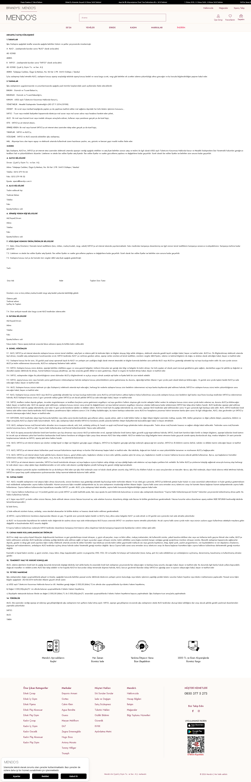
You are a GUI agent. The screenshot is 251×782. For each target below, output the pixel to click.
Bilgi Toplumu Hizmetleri (138, 715)
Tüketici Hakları (102, 710)
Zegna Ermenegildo (71, 731)
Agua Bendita (68, 710)
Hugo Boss (67, 737)
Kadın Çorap (29, 720)
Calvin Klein (67, 704)
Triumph (65, 753)
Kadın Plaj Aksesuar (33, 737)
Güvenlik (99, 720)
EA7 (64, 726)
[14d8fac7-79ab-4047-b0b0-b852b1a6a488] (196, 746)
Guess (65, 715)
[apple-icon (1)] (196, 725)
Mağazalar (223, 8)
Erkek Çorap (29, 693)
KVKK (97, 726)
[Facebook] (192, 711)
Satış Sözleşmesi (103, 704)
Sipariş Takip (239, 8)
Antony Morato (69, 742)
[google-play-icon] (196, 731)
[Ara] (163, 17)
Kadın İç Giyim (30, 726)
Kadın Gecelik (30, 731)
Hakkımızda (208, 8)
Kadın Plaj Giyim (31, 742)
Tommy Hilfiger (69, 748)
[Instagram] (199, 711)
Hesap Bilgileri (134, 699)
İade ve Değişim (103, 699)
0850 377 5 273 (195, 693)
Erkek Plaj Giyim (31, 715)
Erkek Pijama (29, 704)
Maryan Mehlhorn (70, 720)
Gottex (65, 699)
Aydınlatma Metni (103, 731)
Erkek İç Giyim (30, 699)
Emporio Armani (69, 693)
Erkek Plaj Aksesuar (33, 710)
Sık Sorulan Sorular (104, 693)
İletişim (130, 704)
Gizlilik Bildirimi (102, 715)
